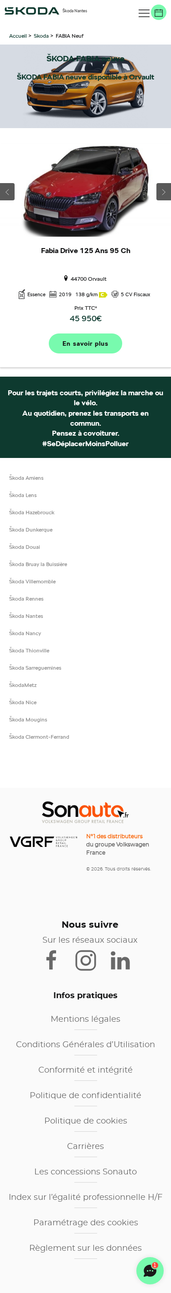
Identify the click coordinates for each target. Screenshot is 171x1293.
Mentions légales (85, 1019)
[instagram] (91, 959)
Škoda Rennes (26, 598)
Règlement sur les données (85, 1248)
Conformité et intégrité (85, 1070)
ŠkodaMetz (22, 684)
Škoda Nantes (26, 615)
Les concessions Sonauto (85, 1172)
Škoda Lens (22, 495)
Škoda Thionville (29, 650)
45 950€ (86, 318)
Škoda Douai (24, 546)
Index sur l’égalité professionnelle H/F (85, 1198)
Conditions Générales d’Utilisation (85, 1045)
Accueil (18, 35)
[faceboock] (57, 959)
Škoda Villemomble (32, 581)
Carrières (85, 1147)
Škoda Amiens (26, 477)
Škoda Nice (22, 702)
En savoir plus (85, 343)
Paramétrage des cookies (85, 1223)
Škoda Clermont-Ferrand (39, 736)
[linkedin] (124, 959)
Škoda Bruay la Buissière (38, 564)
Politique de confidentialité (85, 1096)
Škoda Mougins (28, 719)
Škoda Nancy (25, 633)
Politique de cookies (85, 1121)
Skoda (41, 35)
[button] (144, 13)
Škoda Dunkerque (30, 529)
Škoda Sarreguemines (35, 667)
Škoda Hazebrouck (31, 512)
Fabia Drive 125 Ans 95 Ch (85, 250)
